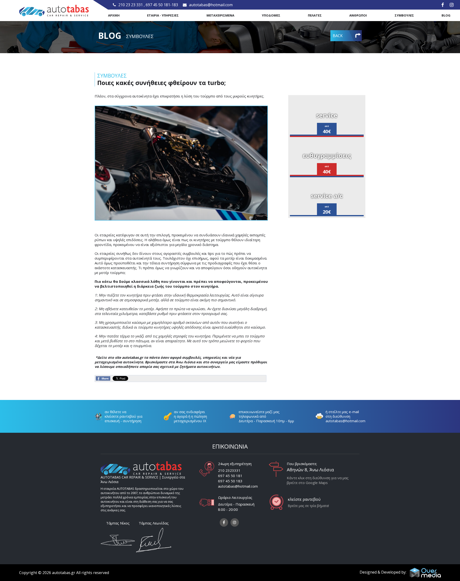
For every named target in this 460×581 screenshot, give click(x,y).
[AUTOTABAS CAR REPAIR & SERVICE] (54, 11)
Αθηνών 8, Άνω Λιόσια (310, 470)
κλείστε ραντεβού (304, 499)
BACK (338, 35)
